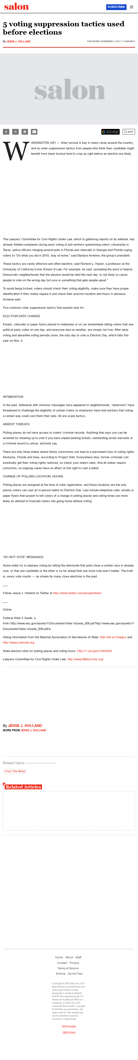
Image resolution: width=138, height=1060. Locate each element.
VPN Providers (69, 1026)
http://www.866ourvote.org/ (86, 659)
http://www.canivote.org (18, 642)
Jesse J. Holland (18, 41)
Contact (62, 963)
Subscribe (116, 7)
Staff (78, 957)
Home (59, 957)
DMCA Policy (69, 1032)
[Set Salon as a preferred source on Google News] (110, 132)
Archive (60, 974)
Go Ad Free (75, 974)
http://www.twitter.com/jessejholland (77, 593)
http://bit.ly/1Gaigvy (113, 637)
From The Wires (15, 771)
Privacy (74, 963)
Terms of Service (68, 968)
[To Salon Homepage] (16, 6)
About (69, 957)
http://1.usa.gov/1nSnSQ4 (94, 651)
